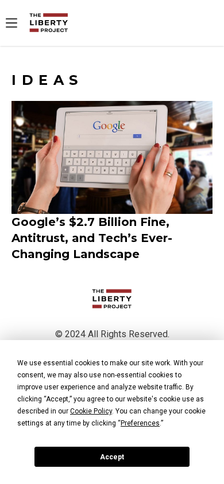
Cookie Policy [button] (91, 411)
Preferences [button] (140, 423)
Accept (112, 457)
